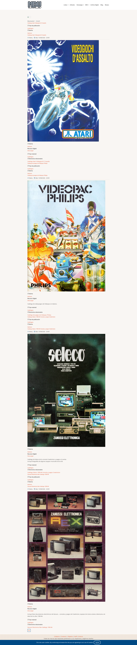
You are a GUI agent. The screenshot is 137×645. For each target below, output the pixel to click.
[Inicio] (34, 5)
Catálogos (30, 28)
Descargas (80, 5)
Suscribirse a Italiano (68, 630)
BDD (86, 5)
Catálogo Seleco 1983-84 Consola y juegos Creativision (43, 472)
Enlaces (80, 636)
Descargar (30, 150)
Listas (65, 5)
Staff (75, 636)
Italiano (29, 33)
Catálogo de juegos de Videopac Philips (39, 315)
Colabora (57, 636)
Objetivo (70, 636)
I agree (97, 642)
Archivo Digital (94, 5)
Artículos (72, 5)
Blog (102, 5)
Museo (107, 5)
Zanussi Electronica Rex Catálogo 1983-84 (39, 627)
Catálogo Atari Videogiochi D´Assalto (38, 161)
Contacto (63, 636)
